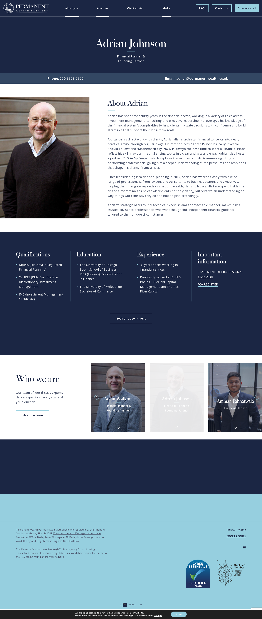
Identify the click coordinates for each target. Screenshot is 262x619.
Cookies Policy (236, 536)
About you (71, 8)
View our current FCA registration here (77, 533)
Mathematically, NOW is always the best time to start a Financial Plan (191, 149)
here (61, 556)
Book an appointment (131, 318)
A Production (131, 604)
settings (158, 615)
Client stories (135, 8)
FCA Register (208, 284)
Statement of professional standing (220, 274)
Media (166, 8)
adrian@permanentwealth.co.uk (196, 78)
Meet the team (32, 415)
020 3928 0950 (65, 78)
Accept (178, 614)
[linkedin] (244, 547)
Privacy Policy (236, 529)
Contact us (221, 8)
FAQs (202, 8)
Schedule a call (247, 8)
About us (102, 8)
